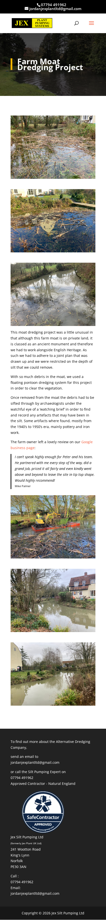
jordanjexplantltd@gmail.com (35, 762)
